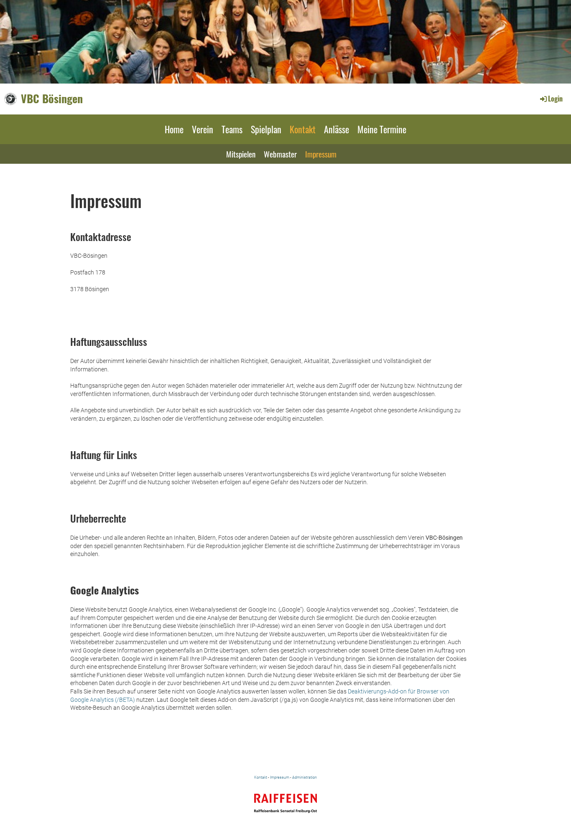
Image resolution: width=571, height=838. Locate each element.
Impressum (320, 154)
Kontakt (303, 129)
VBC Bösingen (52, 98)
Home (174, 129)
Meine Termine (381, 129)
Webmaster (280, 154)
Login (555, 99)
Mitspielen (240, 154)
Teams (232, 129)
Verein (202, 129)
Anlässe (336, 129)
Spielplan (266, 129)
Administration (304, 777)
